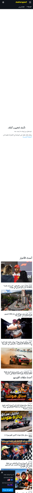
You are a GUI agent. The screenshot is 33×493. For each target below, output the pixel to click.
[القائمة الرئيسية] (30, 2)
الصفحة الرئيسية (27, 137)
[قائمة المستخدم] (3, 2)
